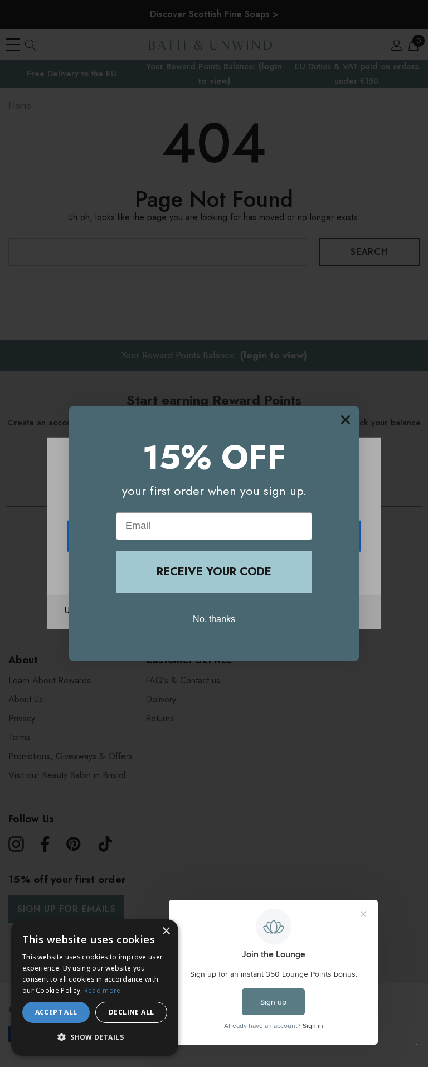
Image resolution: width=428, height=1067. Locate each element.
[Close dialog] (345, 420)
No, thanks (214, 619)
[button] (94, 1037)
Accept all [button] (56, 1012)
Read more (102, 990)
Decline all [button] (131, 1012)
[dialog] (94, 987)
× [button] (166, 931)
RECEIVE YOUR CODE (214, 572)
